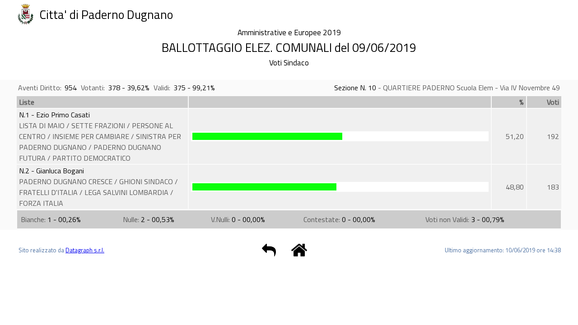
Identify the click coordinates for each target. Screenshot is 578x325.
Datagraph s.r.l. (84, 250)
